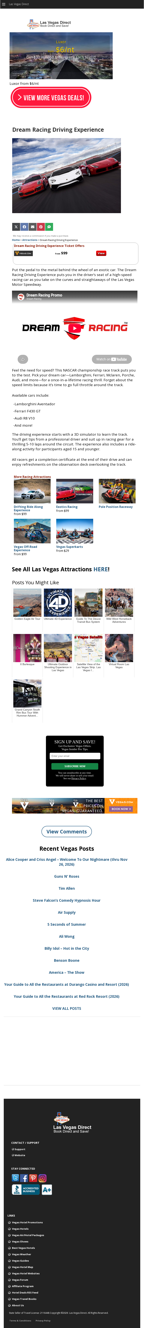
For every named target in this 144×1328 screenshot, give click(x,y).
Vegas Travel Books (24, 1299)
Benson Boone (67, 960)
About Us (18, 1305)
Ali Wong (66, 936)
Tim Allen (66, 888)
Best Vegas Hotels (23, 1248)
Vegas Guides (20, 1260)
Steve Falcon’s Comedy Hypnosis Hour (66, 900)
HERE (100, 569)
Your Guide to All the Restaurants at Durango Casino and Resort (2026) (66, 984)
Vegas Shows (20, 1241)
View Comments (66, 831)
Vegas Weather (21, 1254)
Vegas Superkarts (69, 547)
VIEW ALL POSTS (66, 1008)
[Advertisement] (72, 1059)
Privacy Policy (43, 1320)
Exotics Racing (67, 507)
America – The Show (66, 972)
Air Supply (67, 912)
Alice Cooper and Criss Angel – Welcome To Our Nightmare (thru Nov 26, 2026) (67, 862)
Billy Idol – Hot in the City (66, 948)
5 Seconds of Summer (66, 924)
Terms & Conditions (20, 1320)
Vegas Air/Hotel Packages (28, 1235)
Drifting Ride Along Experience (28, 508)
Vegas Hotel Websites (26, 1273)
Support (20, 1149)
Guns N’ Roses (66, 876)
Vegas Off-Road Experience (25, 548)
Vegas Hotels (20, 1228)
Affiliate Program (23, 1286)
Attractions (29, 240)
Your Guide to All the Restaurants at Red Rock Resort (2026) (66, 996)
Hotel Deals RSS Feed (25, 1292)
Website (20, 1155)
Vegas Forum (20, 1279)
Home (16, 240)
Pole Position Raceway (116, 507)
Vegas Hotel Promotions (27, 1222)
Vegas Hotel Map (22, 1267)
